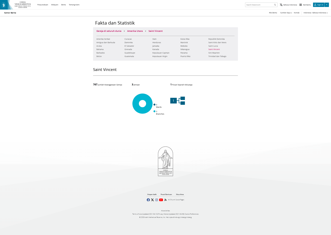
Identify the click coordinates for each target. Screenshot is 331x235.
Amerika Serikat (103, 39)
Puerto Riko (185, 56)
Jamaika (155, 46)
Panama (183, 53)
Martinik (184, 42)
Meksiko (183, 46)
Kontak (296, 12)
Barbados (100, 53)
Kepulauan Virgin (159, 56)
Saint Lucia (213, 46)
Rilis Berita (273, 12)
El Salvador (129, 46)
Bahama (100, 49)
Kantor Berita (10, 13)
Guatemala (129, 56)
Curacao (128, 39)
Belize (99, 56)
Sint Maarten (214, 53)
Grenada (128, 49)
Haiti (154, 39)
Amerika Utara (135, 30)
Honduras (156, 42)
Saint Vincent (214, 49)
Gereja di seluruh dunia (108, 30)
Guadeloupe (130, 53)
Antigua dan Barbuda (105, 42)
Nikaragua (184, 49)
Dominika (129, 42)
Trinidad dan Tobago (217, 56)
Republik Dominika (216, 39)
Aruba (99, 46)
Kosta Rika (184, 39)
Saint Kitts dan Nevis (217, 42)
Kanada (155, 49)
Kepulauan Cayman (160, 53)
